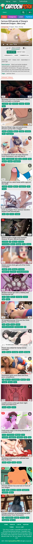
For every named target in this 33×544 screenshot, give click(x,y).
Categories (12, 17)
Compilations (10, 159)
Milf (3, 299)
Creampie (5, 103)
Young (4, 189)
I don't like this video (9, 48)
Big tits (16, 131)
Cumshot (27, 131)
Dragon (11, 27)
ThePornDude (23, 1)
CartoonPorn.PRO (14, 541)
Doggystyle (10, 134)
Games (27, 103)
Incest (8, 299)
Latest (21, 17)
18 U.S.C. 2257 (20, 527)
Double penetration (22, 271)
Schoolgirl (19, 297)
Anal (20, 159)
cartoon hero (10, 73)
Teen (16, 27)
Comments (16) (24, 55)
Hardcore (15, 103)
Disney (21, 27)
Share (16, 55)
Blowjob (18, 244)
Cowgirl (22, 103)
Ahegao (4, 269)
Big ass (11, 492)
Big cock (10, 131)
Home (4, 17)
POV (3, 159)
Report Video (21, 52)
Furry (3, 435)
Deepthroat (5, 271)
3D (10, 103)
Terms (11, 527)
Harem (25, 297)
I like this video (7, 48)
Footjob (4, 186)
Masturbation (18, 327)
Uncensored (5, 244)
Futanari (21, 241)
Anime (4, 131)
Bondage (27, 352)
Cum (24, 244)
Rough (8, 352)
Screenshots (8, 55)
